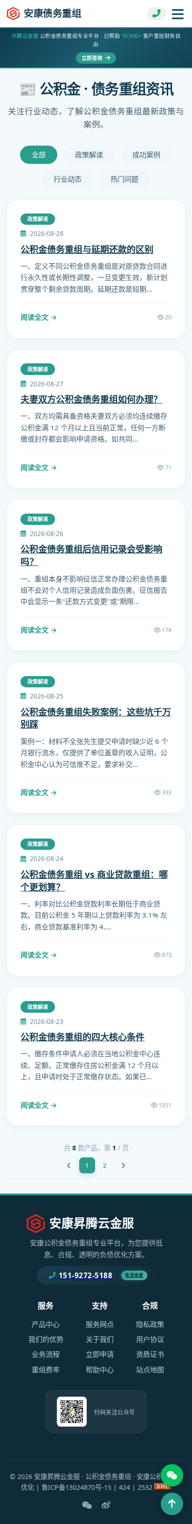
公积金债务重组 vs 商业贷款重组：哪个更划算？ (94, 880)
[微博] (106, 1505)
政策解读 (89, 154)
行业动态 (68, 179)
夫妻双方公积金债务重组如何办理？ (91, 399)
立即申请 (100, 1354)
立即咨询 (92, 57)
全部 (39, 154)
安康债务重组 (52, 13)
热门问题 (124, 179)
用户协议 (150, 1339)
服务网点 (100, 1324)
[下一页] (123, 1165)
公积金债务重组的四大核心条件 (82, 1037)
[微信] (87, 1505)
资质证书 (150, 1354)
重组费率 (46, 1369)
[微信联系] (172, 1475)
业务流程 (46, 1354)
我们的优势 (45, 1339)
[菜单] (178, 14)
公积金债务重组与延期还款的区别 (87, 249)
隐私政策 (150, 1324)
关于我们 (100, 1339)
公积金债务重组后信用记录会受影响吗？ (91, 555)
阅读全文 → (39, 317)
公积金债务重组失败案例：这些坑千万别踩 (96, 718)
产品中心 (46, 1324)
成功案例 (146, 154)
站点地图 (150, 1369)
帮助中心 (100, 1369)
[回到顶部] (172, 1504)
